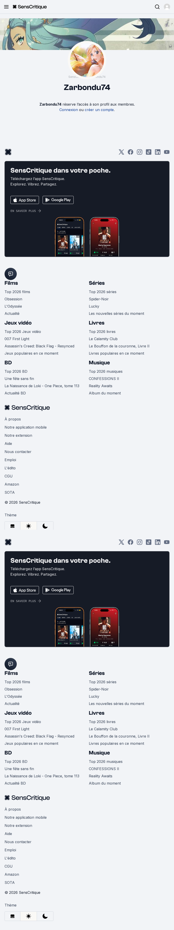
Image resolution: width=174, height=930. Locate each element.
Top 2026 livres (102, 331)
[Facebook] (130, 153)
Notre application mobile (26, 427)
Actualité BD (15, 393)
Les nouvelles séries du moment (116, 313)
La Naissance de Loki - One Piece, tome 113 (42, 386)
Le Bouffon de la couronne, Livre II (119, 346)
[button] (167, 6)
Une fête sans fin (19, 378)
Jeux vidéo (18, 323)
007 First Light (17, 339)
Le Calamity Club (103, 339)
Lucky (94, 306)
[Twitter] (121, 153)
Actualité (12, 313)
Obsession (13, 299)
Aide (8, 443)
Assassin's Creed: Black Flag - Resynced (39, 346)
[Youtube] (166, 153)
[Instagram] (139, 153)
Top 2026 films (17, 291)
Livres (96, 323)
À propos (13, 419)
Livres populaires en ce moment (116, 353)
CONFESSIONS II (104, 378)
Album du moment (105, 393)
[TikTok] (148, 153)
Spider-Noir (99, 299)
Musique (99, 363)
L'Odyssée (13, 306)
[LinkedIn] (157, 153)
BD (8, 363)
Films (11, 283)
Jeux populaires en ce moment (31, 353)
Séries (97, 283)
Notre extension (18, 435)
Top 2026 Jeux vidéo (23, 331)
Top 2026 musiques (106, 371)
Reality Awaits (100, 386)
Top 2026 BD (16, 371)
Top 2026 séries (102, 291)
